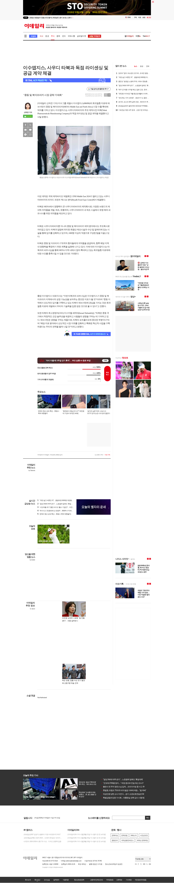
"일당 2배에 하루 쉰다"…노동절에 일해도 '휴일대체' (122, 779)
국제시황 (71, 36)
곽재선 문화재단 (142, 840)
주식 (52, 36)
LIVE (25, 17)
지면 (139, 17)
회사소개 (28, 880)
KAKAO (25, 134)
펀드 (64, 36)
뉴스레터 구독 (99, 455)
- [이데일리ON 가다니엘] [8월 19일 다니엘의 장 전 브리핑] (86, 841)
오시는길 (47, 880)
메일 (25, 129)
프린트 (30, 129)
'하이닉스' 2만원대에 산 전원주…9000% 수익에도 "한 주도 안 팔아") (61, 511)
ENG (129, 17)
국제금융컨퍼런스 (127, 840)
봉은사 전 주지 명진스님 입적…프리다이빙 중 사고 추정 (123, 787)
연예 (147, 66)
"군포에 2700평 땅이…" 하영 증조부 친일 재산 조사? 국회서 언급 (127, 783)
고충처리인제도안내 (96, 880)
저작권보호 (109, 880)
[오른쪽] (68, 526)
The (146, 36)
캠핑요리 (115, 840)
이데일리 (45, 26)
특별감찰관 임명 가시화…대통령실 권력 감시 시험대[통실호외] (126, 798)
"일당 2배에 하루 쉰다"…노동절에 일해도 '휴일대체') (56, 504)
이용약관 (66, 880)
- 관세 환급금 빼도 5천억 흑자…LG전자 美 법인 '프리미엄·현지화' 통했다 (43, 838)
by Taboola (32, 470)
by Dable (32, 560)
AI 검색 (33, 36)
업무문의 (56, 880)
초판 (143, 17)
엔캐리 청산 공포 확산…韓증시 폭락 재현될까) (54, 514)
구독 (135, 17)
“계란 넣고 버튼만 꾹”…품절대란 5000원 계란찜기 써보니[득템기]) (60, 500)
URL (30, 134)
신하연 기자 (28, 112)
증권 (47, 36)
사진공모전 (144, 835)
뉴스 (135, 66)
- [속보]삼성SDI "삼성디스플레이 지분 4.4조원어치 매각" (42, 834)
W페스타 (134, 835)
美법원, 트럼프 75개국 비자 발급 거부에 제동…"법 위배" (123, 790)
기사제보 (129, 880)
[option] (58, 818)
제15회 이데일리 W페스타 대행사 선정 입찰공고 (51, 818)
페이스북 (25, 125)
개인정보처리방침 (140, 880)
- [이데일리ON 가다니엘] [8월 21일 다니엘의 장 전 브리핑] (86, 834)
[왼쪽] (66, 526)
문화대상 (115, 835)
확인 (147, 818)
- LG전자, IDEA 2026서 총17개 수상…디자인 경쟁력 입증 (42, 841)
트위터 (30, 125)
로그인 (149, 17)
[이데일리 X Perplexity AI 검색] (67, 80)
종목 (58, 36)
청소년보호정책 (79, 880)
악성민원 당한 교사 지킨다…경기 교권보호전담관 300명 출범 (126, 794)
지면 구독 (107, 455)
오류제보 (119, 880)
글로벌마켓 (81, 36)
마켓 (138, 36)
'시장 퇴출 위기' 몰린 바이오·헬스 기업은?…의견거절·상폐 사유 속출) (61, 507)
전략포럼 (124, 835)
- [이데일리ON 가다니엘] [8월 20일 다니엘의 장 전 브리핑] (86, 838)
